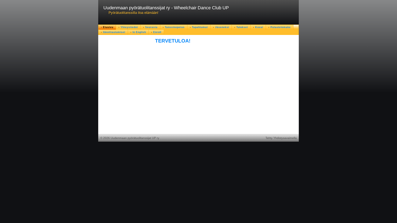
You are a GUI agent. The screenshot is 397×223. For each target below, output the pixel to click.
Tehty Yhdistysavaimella (281, 138)
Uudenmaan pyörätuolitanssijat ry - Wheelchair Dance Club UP (166, 7)
